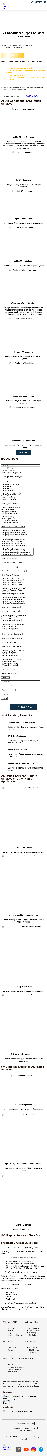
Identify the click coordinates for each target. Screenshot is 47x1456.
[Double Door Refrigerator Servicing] (13, 592)
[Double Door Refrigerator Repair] (13, 590)
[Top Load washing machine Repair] (15, 541)
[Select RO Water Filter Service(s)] (12, 650)
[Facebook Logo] (41, 1449)
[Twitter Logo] (19, 1449)
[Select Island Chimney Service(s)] (12, 624)
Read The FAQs (32, 96)
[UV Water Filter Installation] (12, 665)
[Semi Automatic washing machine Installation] (17, 554)
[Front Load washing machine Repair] (15, 532)
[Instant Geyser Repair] (12, 519)
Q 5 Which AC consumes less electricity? (21, 1303)
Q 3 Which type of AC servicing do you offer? (23, 1272)
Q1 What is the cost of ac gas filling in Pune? (22, 1247)
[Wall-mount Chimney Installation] (14, 621)
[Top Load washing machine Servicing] (15, 543)
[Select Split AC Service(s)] (10, 485)
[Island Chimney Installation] (12, 630)
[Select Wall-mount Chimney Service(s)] (14, 615)
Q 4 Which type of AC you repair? (18, 1284)
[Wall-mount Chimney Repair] (14, 617)
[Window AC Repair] (11, 496)
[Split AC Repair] (10, 487)
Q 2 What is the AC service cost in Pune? (21, 1258)
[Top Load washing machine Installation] (15, 545)
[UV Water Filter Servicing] (12, 663)
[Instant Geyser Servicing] (12, 521)
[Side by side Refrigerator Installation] (13, 603)
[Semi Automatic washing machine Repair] (17, 551)
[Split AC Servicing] (10, 490)
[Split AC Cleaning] (10, 488)
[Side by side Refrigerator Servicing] (13, 601)
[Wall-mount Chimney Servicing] (14, 619)
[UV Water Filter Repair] (12, 661)
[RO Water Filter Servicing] (12, 654)
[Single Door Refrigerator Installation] (13, 584)
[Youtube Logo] (26, 1449)
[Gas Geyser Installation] (11, 513)
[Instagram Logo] (33, 1449)
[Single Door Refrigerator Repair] (13, 581)
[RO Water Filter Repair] (12, 652)
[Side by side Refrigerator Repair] (13, 599)
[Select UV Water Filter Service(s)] (12, 660)
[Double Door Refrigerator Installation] (13, 594)
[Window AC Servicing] (11, 500)
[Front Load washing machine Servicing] (15, 534)
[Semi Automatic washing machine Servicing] (17, 553)
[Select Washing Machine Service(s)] (15, 530)
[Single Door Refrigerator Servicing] (13, 583)
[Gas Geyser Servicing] (11, 511)
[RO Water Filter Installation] (12, 656)
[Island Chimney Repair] (12, 626)
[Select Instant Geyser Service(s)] (12, 517)
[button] (42, 6)
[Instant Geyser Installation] (12, 522)
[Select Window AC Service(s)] (11, 494)
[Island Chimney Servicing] (12, 628)
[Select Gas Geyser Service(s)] (11, 508)
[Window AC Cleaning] (11, 498)
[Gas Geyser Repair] (11, 509)
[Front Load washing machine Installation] (15, 536)
